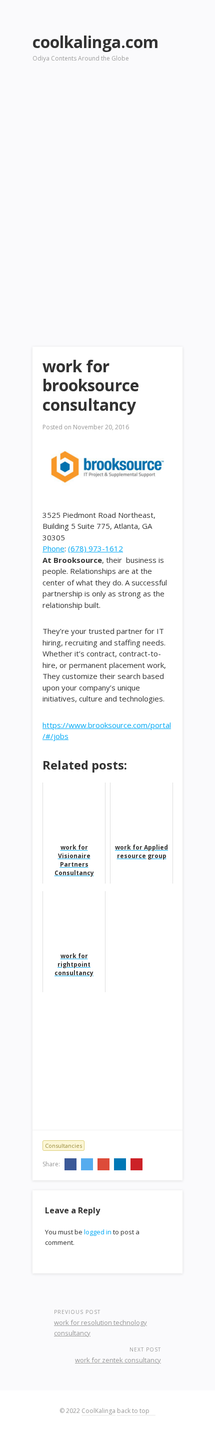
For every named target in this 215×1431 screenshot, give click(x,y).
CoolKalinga (99, 1410)
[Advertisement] (107, 190)
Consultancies (63, 1145)
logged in (98, 1231)
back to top (134, 1410)
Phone (53, 548)
